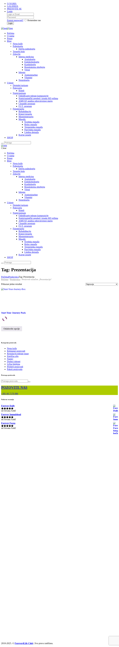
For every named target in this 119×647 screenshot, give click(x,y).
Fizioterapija (18, 109)
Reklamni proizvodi (16, 351)
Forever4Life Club (24, 643)
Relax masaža (30, 124)
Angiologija (29, 59)
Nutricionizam (19, 93)
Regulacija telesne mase (18, 353)
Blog (9, 41)
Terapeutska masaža (33, 127)
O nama (10, 36)
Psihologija (18, 46)
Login (9, 11)
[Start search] (2, 143)
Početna (10, 33)
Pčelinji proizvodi (15, 366)
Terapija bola (19, 51)
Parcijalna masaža (32, 129)
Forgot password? (15, 20)
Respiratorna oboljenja (34, 67)
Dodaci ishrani (13, 361)
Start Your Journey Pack (13, 313)
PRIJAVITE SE (14, 9)
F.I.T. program (25, 106)
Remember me (34, 20)
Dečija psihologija (27, 49)
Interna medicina (26, 56)
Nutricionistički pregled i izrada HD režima (38, 98)
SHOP (10, 137)
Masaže (22, 119)
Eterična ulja (12, 356)
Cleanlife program (27, 103)
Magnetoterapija (26, 116)
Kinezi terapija (25, 114)
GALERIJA (12, 6)
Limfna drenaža (31, 132)
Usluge (10, 83)
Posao (9, 38)
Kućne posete (25, 135)
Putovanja (17, 88)
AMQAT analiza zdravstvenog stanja (36, 101)
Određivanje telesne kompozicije (33, 96)
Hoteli (21, 90)
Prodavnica (13, 277)
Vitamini (28, 77)
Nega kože (18, 43)
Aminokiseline (31, 75)
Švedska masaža (31, 122)
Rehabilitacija (25, 111)
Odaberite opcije (11, 328)
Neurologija (24, 80)
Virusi (27, 70)
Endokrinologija (31, 62)
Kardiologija (30, 64)
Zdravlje (16, 54)
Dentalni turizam (20, 85)
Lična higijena (13, 364)
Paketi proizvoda (14, 369)
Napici (10, 359)
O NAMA (12, 3)
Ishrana (22, 72)
